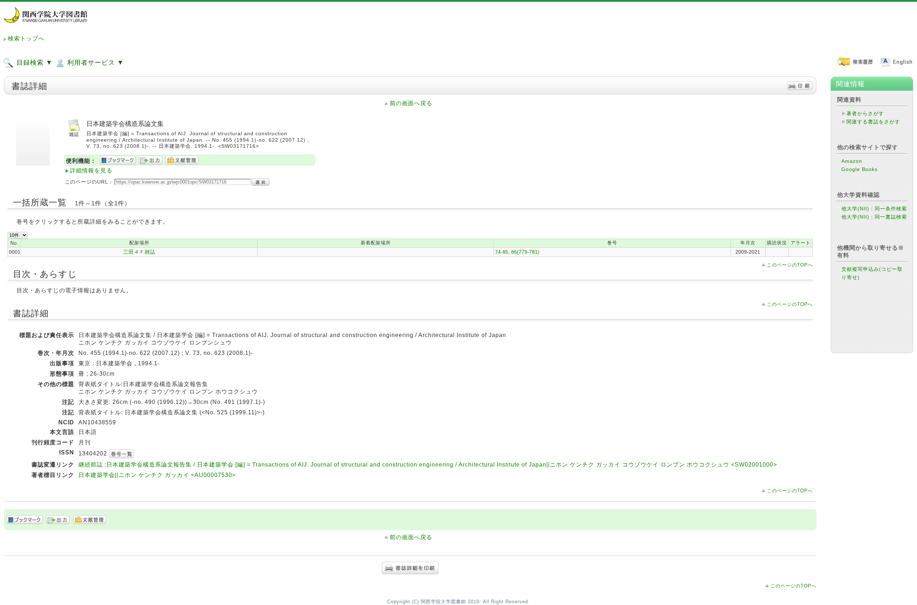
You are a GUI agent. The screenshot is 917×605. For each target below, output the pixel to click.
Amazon (851, 161)
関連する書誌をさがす (873, 122)
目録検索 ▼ (33, 62)
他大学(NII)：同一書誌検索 (874, 217)
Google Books (859, 169)
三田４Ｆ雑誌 (139, 252)
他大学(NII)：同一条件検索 (874, 208)
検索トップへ (26, 38)
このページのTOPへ (790, 265)
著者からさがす (865, 113)
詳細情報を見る (91, 170)
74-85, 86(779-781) (517, 252)
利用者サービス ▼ (94, 62)
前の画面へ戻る (411, 103)
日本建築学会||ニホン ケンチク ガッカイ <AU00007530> (157, 475)
